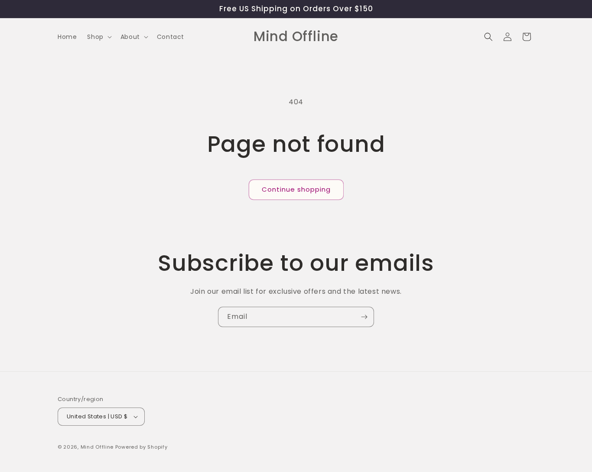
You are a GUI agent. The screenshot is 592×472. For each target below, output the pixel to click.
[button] (98, 37)
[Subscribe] (364, 317)
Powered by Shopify (141, 446)
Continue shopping (296, 189)
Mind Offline (97, 446)
